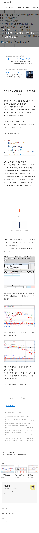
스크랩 (27, 7)
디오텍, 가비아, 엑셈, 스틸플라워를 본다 (14, 423)
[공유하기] (10, 398)
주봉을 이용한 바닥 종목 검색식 (12, 438)
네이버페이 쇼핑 (6, 511)
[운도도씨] (6, 2)
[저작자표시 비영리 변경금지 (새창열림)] (24, 398)
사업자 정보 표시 (10, 406)
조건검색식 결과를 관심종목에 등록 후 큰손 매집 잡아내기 (16, 426)
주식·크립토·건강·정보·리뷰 (11, 488)
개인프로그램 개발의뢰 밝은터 (14, 72)
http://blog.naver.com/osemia (14, 69)
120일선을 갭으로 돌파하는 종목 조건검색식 (15, 416)
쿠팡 (3, 514)
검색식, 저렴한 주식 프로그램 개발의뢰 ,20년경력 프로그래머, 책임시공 (14, 76)
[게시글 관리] (12, 398)
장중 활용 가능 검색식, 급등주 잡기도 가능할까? (15, 433)
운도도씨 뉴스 (35, 7)
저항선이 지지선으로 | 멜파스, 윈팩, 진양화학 (15, 419)
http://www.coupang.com (13, 56)
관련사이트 (4, 508)
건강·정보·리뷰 (9, 7)
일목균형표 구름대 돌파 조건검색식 (13, 440)
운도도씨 (7, 486)
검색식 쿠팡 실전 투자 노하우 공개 (18, 59)
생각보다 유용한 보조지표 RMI (12, 430)
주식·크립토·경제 (19, 7)
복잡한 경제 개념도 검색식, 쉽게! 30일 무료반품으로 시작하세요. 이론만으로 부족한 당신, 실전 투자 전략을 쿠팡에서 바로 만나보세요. (19, 62)
